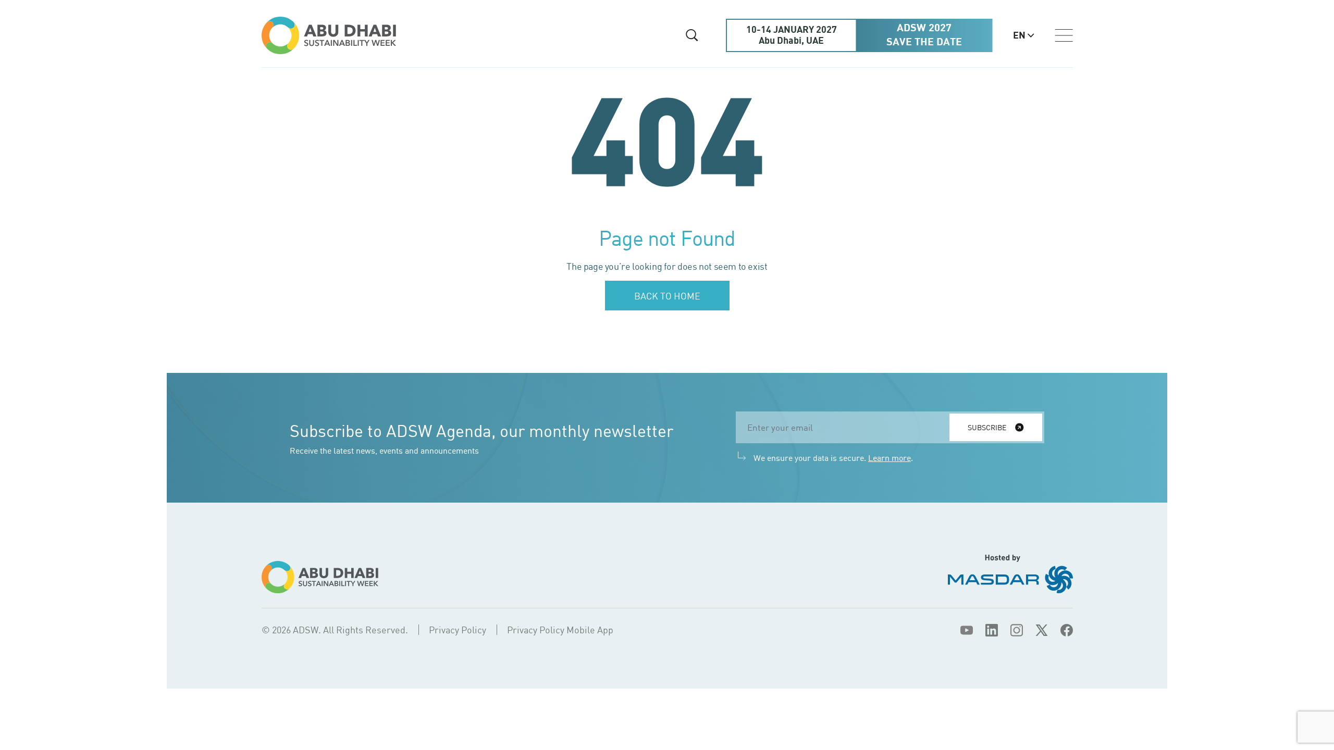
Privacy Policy (457, 629)
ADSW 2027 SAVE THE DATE (924, 35)
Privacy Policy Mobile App (560, 629)
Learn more (889, 458)
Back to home (667, 296)
